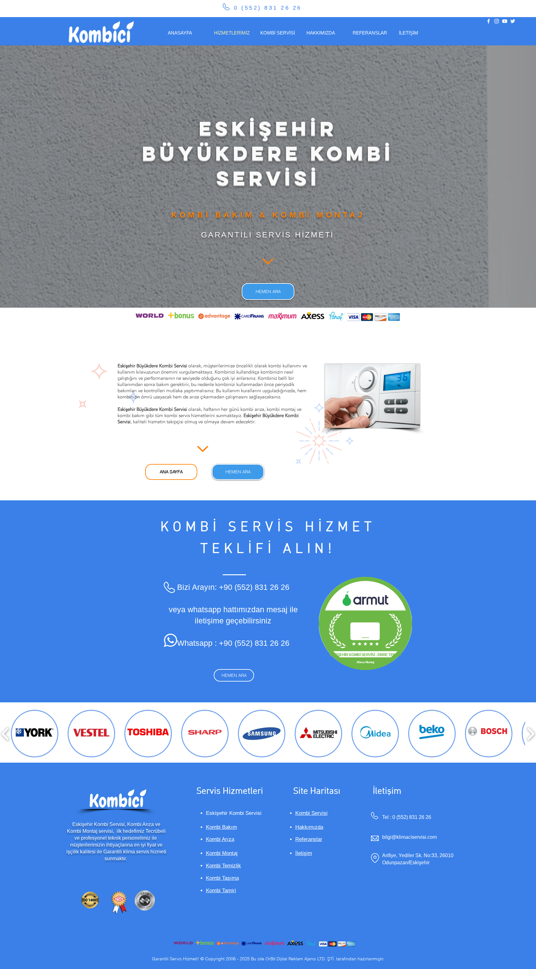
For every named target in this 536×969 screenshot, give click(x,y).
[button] (34, 733)
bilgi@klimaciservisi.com (409, 837)
